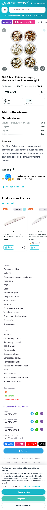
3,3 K (10, 444)
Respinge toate (23, 499)
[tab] (8, 169)
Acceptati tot (24, 492)
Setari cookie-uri (23, 505)
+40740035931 (39, 3)
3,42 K (33, 444)
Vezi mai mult (8, 203)
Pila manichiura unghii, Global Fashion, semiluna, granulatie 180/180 (14, 236)
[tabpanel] (23, 181)
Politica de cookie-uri (31, 486)
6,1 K (21, 444)
